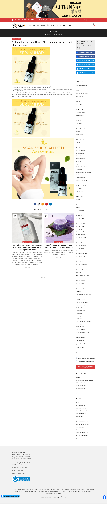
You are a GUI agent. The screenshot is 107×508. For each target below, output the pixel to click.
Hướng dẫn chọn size (81, 408)
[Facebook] (35, 204)
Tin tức (77, 391)
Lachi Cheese (79, 188)
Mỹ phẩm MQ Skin (80, 242)
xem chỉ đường (21, 464)
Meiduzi (77, 202)
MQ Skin (78, 207)
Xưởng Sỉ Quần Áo (58, 497)
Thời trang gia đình (80, 310)
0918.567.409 (17, 20)
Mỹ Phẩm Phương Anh (81, 250)
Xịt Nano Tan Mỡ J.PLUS (81, 350)
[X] (38, 204)
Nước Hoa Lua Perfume (81, 278)
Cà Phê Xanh (79, 107)
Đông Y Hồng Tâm (80, 139)
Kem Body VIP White (80, 177)
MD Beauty (78, 199)
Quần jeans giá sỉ (80, 438)
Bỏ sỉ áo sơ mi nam (80, 429)
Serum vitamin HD (80, 288)
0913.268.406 (26, 20)
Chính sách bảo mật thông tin (83, 382)
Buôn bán (78, 101)
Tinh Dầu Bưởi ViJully (81, 326)
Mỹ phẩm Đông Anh (80, 223)
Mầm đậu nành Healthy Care (82, 193)
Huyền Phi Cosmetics (81, 164)
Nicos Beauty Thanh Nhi (81, 269)
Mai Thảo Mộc (79, 191)
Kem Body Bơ (79, 169)
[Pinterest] (46, 204)
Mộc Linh (78, 204)
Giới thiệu (78, 377)
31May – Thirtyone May (81, 85)
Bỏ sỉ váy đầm (79, 419)
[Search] (94, 24)
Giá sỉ (52, 25)
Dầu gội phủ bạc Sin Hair (81, 128)
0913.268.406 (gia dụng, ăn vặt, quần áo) (87, 60)
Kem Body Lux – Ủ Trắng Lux (82, 174)
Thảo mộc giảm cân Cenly (82, 302)
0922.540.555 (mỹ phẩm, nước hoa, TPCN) (87, 68)
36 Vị (77, 88)
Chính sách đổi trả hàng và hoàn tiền (84, 380)
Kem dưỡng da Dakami (81, 180)
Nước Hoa (78, 272)
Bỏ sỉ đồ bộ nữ (79, 416)
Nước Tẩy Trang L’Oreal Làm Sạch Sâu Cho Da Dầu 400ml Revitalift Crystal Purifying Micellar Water (27, 247)
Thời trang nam (79, 315)
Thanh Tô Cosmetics (81, 299)
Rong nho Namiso (80, 283)
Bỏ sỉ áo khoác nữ (80, 427)
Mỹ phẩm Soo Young (81, 256)
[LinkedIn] (50, 204)
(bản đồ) (57, 20)
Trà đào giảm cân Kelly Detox (82, 332)
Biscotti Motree (79, 99)
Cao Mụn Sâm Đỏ (80, 115)
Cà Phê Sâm (79, 104)
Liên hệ (65, 25)
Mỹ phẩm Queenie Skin (81, 253)
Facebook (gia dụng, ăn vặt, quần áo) (87, 52)
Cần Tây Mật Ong (80, 109)
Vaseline (78, 334)
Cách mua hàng (91, 19)
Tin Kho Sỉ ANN (79, 324)
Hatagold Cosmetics (80, 158)
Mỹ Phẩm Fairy (79, 229)
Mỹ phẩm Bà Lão (80, 212)
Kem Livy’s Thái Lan (80, 183)
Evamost (78, 142)
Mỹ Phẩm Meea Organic (81, 240)
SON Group (78, 291)
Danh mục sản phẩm (43, 25)
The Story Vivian (79, 307)
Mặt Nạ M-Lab (79, 196)
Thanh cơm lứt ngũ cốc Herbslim (83, 297)
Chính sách (78, 120)
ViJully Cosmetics (80, 347)
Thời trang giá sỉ (79, 313)
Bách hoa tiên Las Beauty (82, 93)
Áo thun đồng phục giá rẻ (82, 432)
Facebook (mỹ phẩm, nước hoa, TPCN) (87, 56)
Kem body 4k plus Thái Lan (82, 166)
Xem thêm (27, 267)
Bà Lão (77, 90)
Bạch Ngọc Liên (79, 96)
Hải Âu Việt (78, 155)
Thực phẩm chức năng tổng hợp (83, 321)
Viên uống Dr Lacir (80, 340)
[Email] (42, 204)
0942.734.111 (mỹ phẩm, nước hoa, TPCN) (87, 72)
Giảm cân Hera (79, 147)
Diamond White (79, 134)
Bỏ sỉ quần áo (82, 19)
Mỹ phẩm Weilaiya (80, 261)
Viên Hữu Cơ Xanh (80, 337)
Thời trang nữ (79, 318)
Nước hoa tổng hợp (80, 280)
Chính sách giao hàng (81, 385)
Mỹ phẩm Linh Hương (81, 237)
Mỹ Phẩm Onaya (80, 248)
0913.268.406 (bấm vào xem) (11, 496)
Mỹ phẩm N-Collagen (81, 245)
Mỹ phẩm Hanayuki (80, 234)
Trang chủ (32, 25)
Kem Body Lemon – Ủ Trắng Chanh (84, 172)
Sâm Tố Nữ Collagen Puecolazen (83, 286)
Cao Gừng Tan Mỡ (80, 112)
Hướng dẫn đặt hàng (81, 405)
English (71, 25)
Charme (78, 118)
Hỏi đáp (59, 25)
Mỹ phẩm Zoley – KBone (81, 264)
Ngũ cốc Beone (79, 267)
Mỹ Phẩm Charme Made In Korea (83, 221)
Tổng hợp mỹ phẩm (57, 34)
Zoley (77, 352)
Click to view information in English (85, 367)
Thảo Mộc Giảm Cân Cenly (82, 305)
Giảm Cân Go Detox (80, 145)
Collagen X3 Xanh (80, 126)
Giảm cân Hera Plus (80, 150)
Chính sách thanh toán (81, 388)
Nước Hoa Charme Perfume (82, 275)
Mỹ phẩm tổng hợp (80, 259)
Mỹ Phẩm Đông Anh (80, 226)
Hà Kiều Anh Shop (80, 153)
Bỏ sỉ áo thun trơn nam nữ (82, 421)
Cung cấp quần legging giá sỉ (82, 435)
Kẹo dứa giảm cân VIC (81, 185)
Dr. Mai (77, 137)
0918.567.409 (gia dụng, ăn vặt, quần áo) (87, 64)
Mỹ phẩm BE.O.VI (80, 215)
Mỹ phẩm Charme (80, 218)
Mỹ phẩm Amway (80, 210)
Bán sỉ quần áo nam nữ (81, 410)
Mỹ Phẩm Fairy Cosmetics (82, 231)
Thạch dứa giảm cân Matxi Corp (83, 294)
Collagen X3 (79, 123)
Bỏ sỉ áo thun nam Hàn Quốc (82, 424)
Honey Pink (78, 161)
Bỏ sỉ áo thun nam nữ (81, 413)
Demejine (78, 131)
